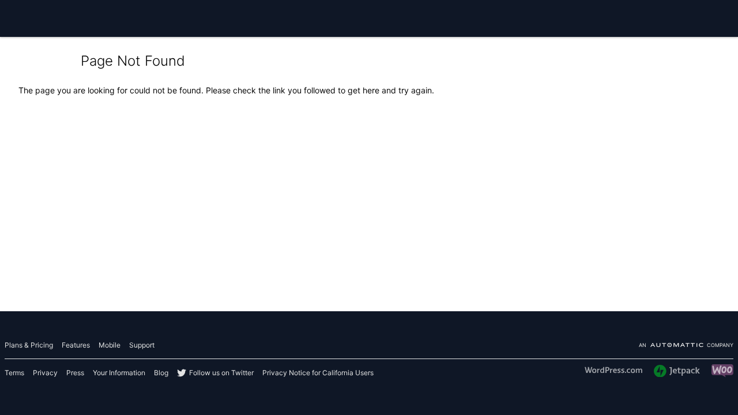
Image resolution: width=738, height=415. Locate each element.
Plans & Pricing (29, 345)
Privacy (45, 372)
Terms (14, 372)
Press (75, 372)
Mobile (110, 345)
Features (76, 345)
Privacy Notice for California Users (318, 372)
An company (686, 345)
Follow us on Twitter (221, 372)
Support (142, 345)
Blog (161, 372)
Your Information (119, 372)
